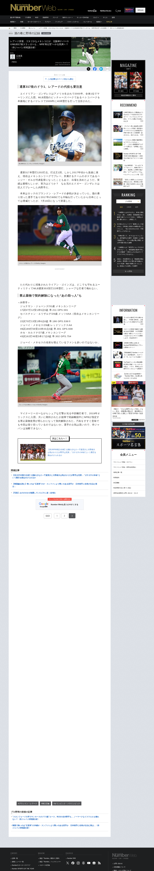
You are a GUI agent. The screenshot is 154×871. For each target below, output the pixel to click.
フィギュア (59, 22)
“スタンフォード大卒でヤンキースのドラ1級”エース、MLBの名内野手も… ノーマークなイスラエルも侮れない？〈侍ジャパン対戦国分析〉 (55, 818)
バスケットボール (73, 22)
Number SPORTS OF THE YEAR (23, 869)
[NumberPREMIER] (129, 10)
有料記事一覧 (117, 472)
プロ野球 (28, 17)
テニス (105, 17)
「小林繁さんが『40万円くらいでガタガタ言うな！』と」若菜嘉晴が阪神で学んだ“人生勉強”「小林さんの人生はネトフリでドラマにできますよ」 (130, 250)
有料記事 (109, 22)
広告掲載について (119, 867)
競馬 (113, 17)
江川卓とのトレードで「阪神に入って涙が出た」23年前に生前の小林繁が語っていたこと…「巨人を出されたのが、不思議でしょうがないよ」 (130, 227)
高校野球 (45, 17)
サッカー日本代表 (83, 17)
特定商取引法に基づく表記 (122, 488)
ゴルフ (95, 17)
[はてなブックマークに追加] (101, 70)
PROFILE (14, 62)
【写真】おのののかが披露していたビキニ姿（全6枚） (34, 493)
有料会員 (140, 10)
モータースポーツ (33, 22)
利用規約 (116, 477)
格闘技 (12, 22)
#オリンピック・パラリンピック (67, 804)
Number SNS (71, 858)
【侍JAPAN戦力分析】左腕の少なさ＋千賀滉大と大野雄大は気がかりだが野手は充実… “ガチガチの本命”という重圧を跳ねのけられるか (72, 452)
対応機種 (116, 483)
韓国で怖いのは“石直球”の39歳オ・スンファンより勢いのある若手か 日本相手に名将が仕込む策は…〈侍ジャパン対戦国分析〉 (55, 826)
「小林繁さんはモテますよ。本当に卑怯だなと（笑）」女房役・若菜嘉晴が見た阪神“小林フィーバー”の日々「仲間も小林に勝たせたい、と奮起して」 (130, 216)
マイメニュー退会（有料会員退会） (125, 467)
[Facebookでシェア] (95, 70)
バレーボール (87, 22)
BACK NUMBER (46, 33)
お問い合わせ (118, 863)
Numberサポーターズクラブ (21, 865)
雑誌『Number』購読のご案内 (49, 858)
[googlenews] (94, 863)
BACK (48, 515)
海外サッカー (66, 17)
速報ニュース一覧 (18, 862)
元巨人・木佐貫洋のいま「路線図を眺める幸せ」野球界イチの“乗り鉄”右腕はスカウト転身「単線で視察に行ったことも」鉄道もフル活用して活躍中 (130, 262)
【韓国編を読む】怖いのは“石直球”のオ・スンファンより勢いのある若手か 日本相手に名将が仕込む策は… (54, 485)
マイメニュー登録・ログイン (122, 462)
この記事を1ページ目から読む (61, 79)
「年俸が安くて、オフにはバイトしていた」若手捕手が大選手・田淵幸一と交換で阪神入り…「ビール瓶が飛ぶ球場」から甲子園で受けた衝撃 (130, 239)
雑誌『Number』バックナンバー (50, 862)
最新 (121, 207)
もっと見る (128, 271)
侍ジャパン (32, 28)
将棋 (21, 22)
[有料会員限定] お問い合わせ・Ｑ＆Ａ (125, 493)
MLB (36, 17)
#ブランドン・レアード (27, 804)
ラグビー (48, 22)
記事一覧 (15, 858)
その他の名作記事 (128, 424)
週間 (136, 207)
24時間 (129, 207)
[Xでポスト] (88, 70)
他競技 (98, 22)
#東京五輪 (45, 804)
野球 (15, 28)
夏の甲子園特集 (15, 17)
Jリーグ (55, 17)
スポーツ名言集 (45, 865)
